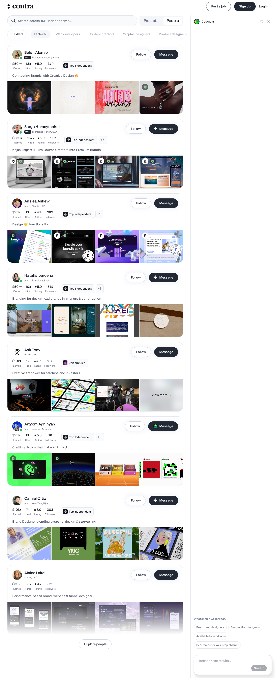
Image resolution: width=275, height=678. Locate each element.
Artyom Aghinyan (39, 424)
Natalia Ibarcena (38, 275)
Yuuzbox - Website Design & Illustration (116, 548)
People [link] (173, 21)
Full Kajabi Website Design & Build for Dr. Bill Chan (116, 176)
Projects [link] (151, 21)
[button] (95, 79)
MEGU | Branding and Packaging (111, 473)
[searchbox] (75, 21)
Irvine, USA (30, 354)
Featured (40, 34)
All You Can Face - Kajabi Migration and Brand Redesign (23, 174)
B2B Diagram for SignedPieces (152, 101)
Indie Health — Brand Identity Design (23, 548)
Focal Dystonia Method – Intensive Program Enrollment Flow (157, 174)
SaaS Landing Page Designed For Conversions (29, 622)
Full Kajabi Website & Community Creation (68, 176)
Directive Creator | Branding (72, 475)
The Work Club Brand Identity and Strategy (73, 325)
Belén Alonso (36, 52)
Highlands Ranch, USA (44, 131)
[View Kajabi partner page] (57, 161)
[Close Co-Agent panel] (268, 21)
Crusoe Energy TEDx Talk (26, 401)
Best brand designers (210, 627)
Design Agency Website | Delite (113, 250)
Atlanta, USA (38, 206)
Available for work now (211, 636)
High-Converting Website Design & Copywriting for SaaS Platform (158, 620)
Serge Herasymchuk (42, 127)
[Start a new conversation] (261, 21)
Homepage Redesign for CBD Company (114, 622)
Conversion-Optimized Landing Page (68, 622)
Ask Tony (32, 350)
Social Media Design (155, 475)
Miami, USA (30, 577)
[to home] (20, 6)
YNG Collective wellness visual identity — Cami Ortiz (72, 548)
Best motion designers (245, 627)
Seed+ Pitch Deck (65, 401)
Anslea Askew (37, 201)
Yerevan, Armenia (41, 429)
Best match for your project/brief (217, 645)
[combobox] (72, 20)
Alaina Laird (34, 573)
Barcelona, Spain (41, 280)
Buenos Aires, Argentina (45, 57)
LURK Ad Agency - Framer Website (66, 250)
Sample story (106, 401)
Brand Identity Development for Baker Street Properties (28, 325)
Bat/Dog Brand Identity (157, 550)
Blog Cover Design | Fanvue (27, 475)
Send (257, 668)
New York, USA (40, 503)
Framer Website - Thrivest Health (153, 250)
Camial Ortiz (35, 498)
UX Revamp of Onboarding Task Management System (27, 250)
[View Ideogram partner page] (13, 161)
